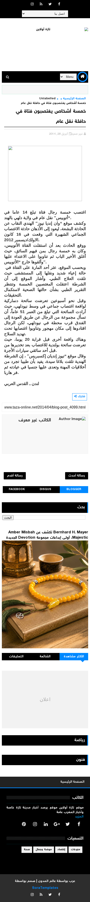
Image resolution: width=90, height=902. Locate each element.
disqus (45, 489)
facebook (17, 489)
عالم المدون (47, 881)
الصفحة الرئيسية (74, 99)
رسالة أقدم (15, 475)
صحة (27, 850)
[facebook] (59, 4)
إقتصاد (61, 850)
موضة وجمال (44, 850)
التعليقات (16, 656)
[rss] (41, 4)
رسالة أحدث (76, 475)
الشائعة (45, 656)
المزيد (79, 816)
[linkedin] (46, 824)
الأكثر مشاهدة (74, 656)
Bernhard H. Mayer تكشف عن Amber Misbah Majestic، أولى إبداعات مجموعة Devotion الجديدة (47, 535)
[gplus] (57, 824)
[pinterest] (24, 824)
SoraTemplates (45, 888)
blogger (73, 489)
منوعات (75, 850)
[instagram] (32, 4)
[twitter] (50, 4)
